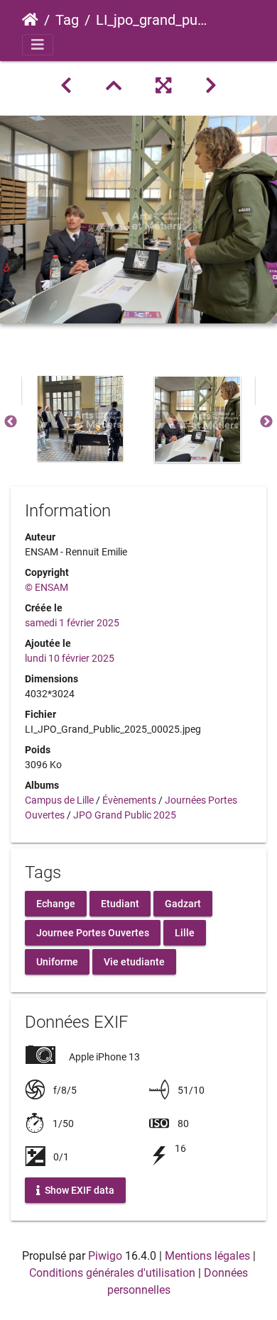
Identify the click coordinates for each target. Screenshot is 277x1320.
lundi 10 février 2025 (69, 658)
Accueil (30, 19)
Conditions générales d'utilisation (112, 1273)
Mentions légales (207, 1256)
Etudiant (120, 903)
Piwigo (105, 1256)
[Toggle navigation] (37, 44)
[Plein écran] (163, 85)
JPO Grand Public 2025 (124, 815)
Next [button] (266, 422)
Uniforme (57, 961)
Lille (185, 932)
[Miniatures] (113, 85)
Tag (67, 19)
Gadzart (183, 903)
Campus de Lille (59, 800)
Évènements (129, 800)
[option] (79, 418)
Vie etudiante (134, 961)
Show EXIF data (78, 1190)
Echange (55, 903)
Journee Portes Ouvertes (92, 932)
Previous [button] (11, 422)
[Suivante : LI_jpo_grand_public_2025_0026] (211, 85)
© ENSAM (46, 587)
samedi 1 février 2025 (72, 622)
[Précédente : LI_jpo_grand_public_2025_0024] (66, 85)
